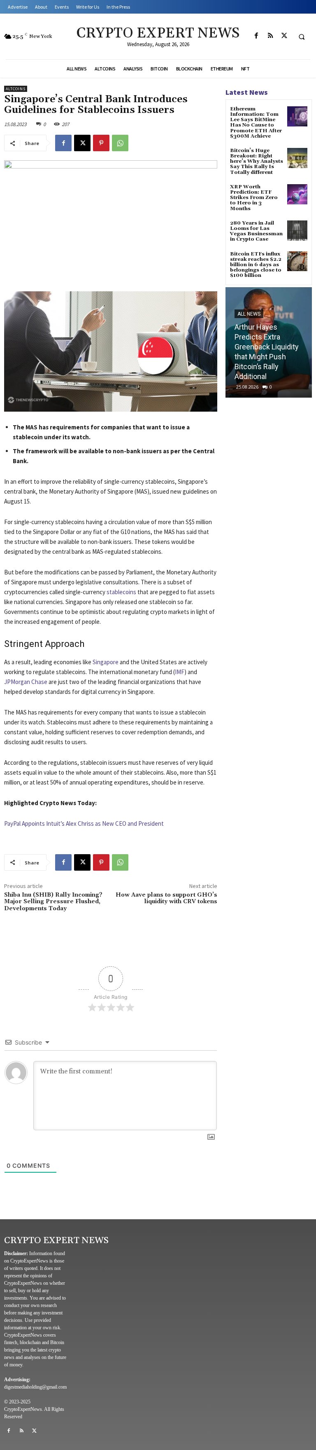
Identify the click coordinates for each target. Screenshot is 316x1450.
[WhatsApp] (120, 143)
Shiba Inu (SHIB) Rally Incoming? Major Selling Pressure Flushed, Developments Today (53, 902)
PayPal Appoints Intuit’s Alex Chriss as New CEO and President (84, 823)
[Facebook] (256, 36)
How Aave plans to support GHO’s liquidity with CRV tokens (166, 898)
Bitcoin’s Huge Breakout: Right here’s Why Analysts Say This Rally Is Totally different (256, 162)
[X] (284, 36)
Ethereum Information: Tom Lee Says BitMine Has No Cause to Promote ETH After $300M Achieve (256, 122)
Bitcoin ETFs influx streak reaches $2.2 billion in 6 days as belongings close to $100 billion (255, 265)
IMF (179, 672)
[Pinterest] (101, 143)
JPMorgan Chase (25, 682)
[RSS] (270, 36)
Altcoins (16, 88)
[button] (301, 36)
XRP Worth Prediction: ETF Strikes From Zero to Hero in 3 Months (254, 198)
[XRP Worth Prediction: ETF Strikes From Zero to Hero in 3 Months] (297, 194)
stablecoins (121, 592)
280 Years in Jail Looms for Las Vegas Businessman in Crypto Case (256, 231)
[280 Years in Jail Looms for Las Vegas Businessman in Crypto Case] (297, 230)
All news (248, 314)
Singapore (105, 662)
